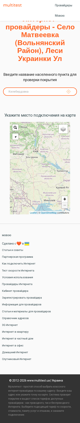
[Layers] (63, 128)
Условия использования (17, 277)
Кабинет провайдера (15, 290)
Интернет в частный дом (17, 338)
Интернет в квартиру (15, 331)
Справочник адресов (15, 318)
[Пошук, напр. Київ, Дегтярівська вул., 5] (15, 127)
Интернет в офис (12, 345)
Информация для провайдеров (21, 304)
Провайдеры (63, 5)
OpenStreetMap (49, 212)
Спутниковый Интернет (16, 359)
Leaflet (33, 212)
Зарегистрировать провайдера (22, 297)
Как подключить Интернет (18, 263)
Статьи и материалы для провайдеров (26, 311)
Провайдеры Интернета (17, 284)
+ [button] (64, 199)
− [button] (64, 205)
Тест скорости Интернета (18, 270)
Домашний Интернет (15, 352)
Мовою (60, 15)
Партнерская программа (17, 256)
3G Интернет (10, 324)
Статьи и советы (12, 250)
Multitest (13, 5)
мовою (6, 235)
